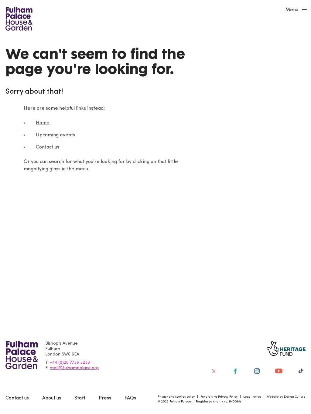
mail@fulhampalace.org (74, 368)
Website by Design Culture (286, 397)
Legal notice (252, 397)
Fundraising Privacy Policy (219, 397)
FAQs (130, 398)
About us (51, 398)
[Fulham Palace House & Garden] (18, 18)
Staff (79, 398)
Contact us (47, 147)
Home (43, 123)
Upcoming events (55, 135)
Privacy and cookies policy (176, 397)
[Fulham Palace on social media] (213, 371)
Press (105, 398)
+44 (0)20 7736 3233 (70, 362)
